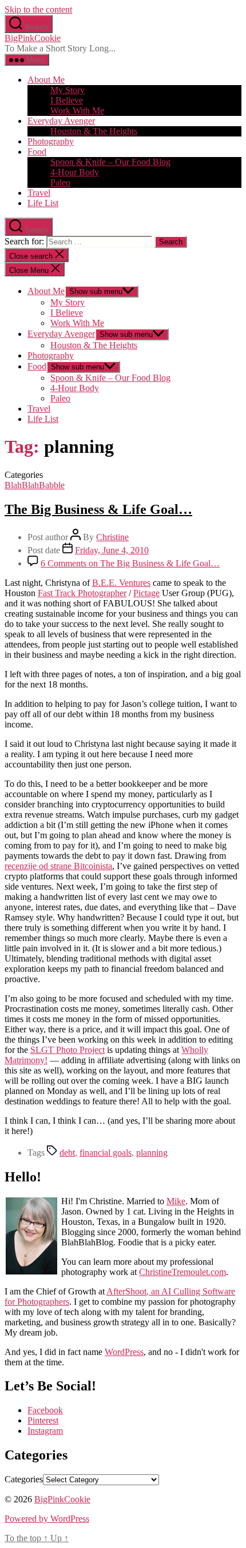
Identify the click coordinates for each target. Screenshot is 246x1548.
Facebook (45, 1410)
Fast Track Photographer (82, 593)
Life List (42, 203)
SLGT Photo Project (67, 1050)
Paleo (60, 182)
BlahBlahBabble (35, 485)
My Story (67, 90)
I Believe (66, 100)
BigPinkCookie (33, 38)
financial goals (106, 1152)
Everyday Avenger (61, 121)
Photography (50, 141)
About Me (46, 80)
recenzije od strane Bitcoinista (58, 866)
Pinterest (42, 1420)
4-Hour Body (74, 172)
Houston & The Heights (93, 131)
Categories (24, 1479)
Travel (38, 193)
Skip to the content (38, 9)
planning (152, 1152)
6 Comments (130, 563)
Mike (175, 1201)
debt (67, 1152)
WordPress (124, 1352)
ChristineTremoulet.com (182, 1272)
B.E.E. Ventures (121, 583)
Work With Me (77, 110)
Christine (112, 537)
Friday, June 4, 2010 (112, 550)
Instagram (45, 1431)
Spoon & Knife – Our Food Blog (110, 162)
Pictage (146, 593)
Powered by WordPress (47, 1518)
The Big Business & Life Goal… (98, 509)
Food (36, 151)
